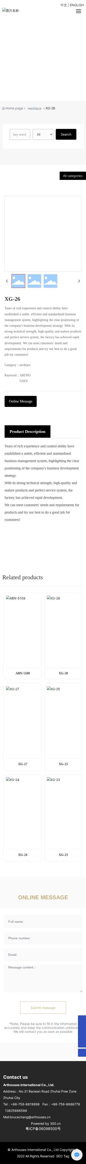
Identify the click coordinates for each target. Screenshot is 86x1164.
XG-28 (63, 673)
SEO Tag (62, 1156)
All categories (73, 176)
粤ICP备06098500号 (43, 1128)
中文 (64, 5)
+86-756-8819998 (25, 1104)
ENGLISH (77, 5)
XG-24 (22, 855)
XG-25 (63, 764)
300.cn (55, 1123)
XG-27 (22, 764)
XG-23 (63, 855)
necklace (34, 108)
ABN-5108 (23, 673)
